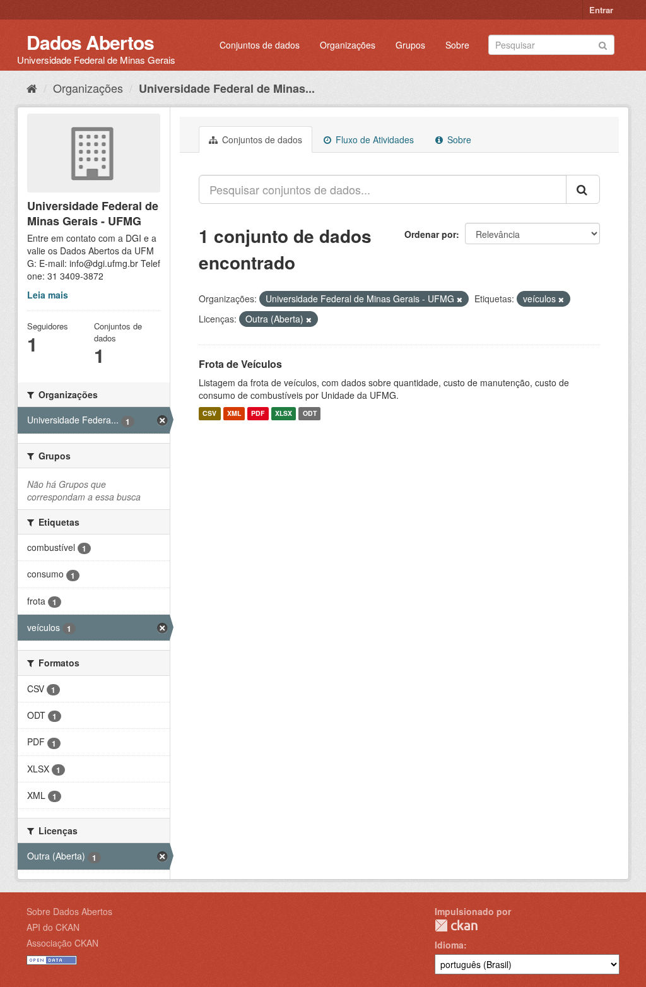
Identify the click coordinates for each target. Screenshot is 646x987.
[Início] (31, 88)
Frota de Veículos (240, 364)
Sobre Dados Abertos (69, 911)
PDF (257, 413)
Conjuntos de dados (260, 44)
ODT (310, 413)
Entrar (601, 10)
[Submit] (602, 43)
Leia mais (47, 294)
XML (234, 413)
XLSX (283, 413)
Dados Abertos (90, 42)
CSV (209, 413)
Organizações (347, 44)
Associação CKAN (62, 943)
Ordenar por (430, 234)
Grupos (410, 44)
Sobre (457, 44)
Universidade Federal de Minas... (227, 88)
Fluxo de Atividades (373, 139)
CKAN (456, 925)
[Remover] (459, 299)
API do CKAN (52, 927)
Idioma (449, 944)
